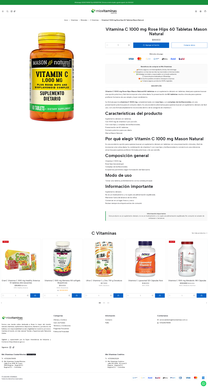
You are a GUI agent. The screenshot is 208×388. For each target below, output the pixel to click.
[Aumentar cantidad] (129, 45)
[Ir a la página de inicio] (104, 11)
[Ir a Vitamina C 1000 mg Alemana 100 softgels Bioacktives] (62, 259)
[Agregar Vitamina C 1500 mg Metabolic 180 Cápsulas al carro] (201, 295)
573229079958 (165, 323)
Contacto (108, 320)
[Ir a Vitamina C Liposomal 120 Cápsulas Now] (145, 259)
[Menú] (2, 11)
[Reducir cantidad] (107, 45)
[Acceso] (200, 11)
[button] (99, 303)
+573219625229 (113, 358)
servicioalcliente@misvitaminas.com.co (174, 320)
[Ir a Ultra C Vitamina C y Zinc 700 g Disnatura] (104, 259)
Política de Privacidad (61, 331)
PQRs (107, 323)
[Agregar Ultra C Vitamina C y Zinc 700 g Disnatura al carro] (118, 295)
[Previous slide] (2, 303)
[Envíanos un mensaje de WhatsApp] (203, 383)
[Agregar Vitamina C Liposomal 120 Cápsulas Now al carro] (160, 295)
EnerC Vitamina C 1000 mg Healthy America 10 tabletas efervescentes (21, 281)
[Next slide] (205, 303)
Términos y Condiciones (62, 326)
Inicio (66, 20)
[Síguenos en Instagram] (12, 11)
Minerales (84, 20)
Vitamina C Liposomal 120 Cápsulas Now (145, 280)
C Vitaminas (94, 20)
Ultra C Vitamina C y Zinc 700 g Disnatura (104, 280)
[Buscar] (7, 11)
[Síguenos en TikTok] (15, 11)
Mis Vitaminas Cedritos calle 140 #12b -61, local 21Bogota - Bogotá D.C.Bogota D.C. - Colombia (117, 364)
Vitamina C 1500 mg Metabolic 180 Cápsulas (187, 280)
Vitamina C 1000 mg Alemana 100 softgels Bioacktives (62, 281)
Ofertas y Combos (60, 320)
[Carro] (205, 11)
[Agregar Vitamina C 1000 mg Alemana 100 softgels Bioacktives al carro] (77, 295)
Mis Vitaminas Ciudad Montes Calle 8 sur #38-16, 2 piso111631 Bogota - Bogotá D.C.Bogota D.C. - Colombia (14, 364)
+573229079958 (10, 358)
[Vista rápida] (38, 258)
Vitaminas (74, 20)
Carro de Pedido (59, 323)
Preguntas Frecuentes (61, 329)
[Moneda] (196, 11)
